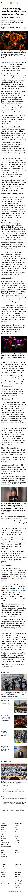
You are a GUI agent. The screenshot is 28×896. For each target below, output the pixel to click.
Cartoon (3, 852)
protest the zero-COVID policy (11, 209)
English (17, 842)
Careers (17, 885)
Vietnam (3, 838)
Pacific (3, 840)
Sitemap (3, 882)
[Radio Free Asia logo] (14, 2)
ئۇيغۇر (16, 838)
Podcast (17, 852)
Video (2, 866)
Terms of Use (18, 878)
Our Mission (18, 876)
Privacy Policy (18, 880)
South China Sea (5, 842)
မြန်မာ (16, 829)
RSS (16, 866)
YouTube (3, 874)
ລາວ (16, 833)
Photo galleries (5, 868)
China (2, 827)
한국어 (16, 831)
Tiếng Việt (17, 840)
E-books (3, 858)
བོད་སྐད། (16, 836)
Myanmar (3, 831)
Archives (3, 860)
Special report (4, 856)
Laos (2, 829)
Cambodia (4, 825)
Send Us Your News (6, 883)
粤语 (16, 827)
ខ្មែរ (15, 835)
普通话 (16, 825)
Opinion (3, 854)
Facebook (3, 876)
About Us (17, 874)
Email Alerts (18, 868)
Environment (4, 844)
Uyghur (3, 836)
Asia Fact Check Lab (6, 846)
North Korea (4, 833)
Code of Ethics (18, 883)
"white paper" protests (18, 590)
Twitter (3, 878)
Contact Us (18, 887)
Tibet (2, 835)
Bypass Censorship (6, 880)
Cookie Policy (18, 882)
